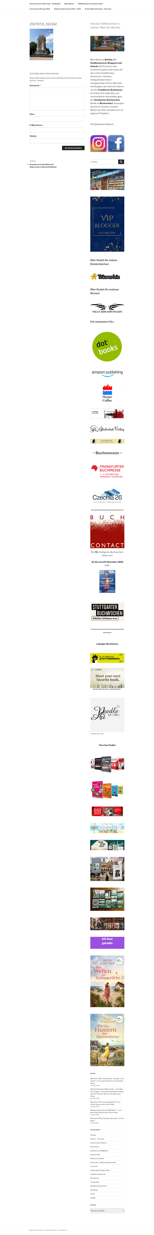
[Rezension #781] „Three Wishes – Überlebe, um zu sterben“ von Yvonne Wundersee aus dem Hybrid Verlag (107, 1081)
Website (33, 136)
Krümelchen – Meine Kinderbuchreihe (103, 1162)
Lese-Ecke (94, 1166)
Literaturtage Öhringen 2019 (39, 9)
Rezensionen (94, 1178)
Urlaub (92, 1194)
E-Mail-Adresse (36, 125)
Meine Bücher (69, 4)
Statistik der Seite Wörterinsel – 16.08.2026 (44, 4)
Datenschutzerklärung (36, 1230)
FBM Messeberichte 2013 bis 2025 (90, 4)
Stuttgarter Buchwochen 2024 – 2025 (67, 9)
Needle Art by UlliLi (97, 734)
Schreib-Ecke (94, 1182)
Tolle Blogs (94, 1190)
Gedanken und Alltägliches (99, 1151)
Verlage (92, 1198)
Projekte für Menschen (98, 1174)
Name (32, 114)
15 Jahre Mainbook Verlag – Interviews (98, 9)
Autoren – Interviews (97, 1139)
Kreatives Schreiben (97, 1158)
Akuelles (93, 1135)
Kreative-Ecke (95, 1154)
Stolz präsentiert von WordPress (56, 1230)
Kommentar (35, 86)
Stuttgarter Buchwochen (98, 1186)
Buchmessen (94, 1147)
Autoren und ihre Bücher (98, 1143)
